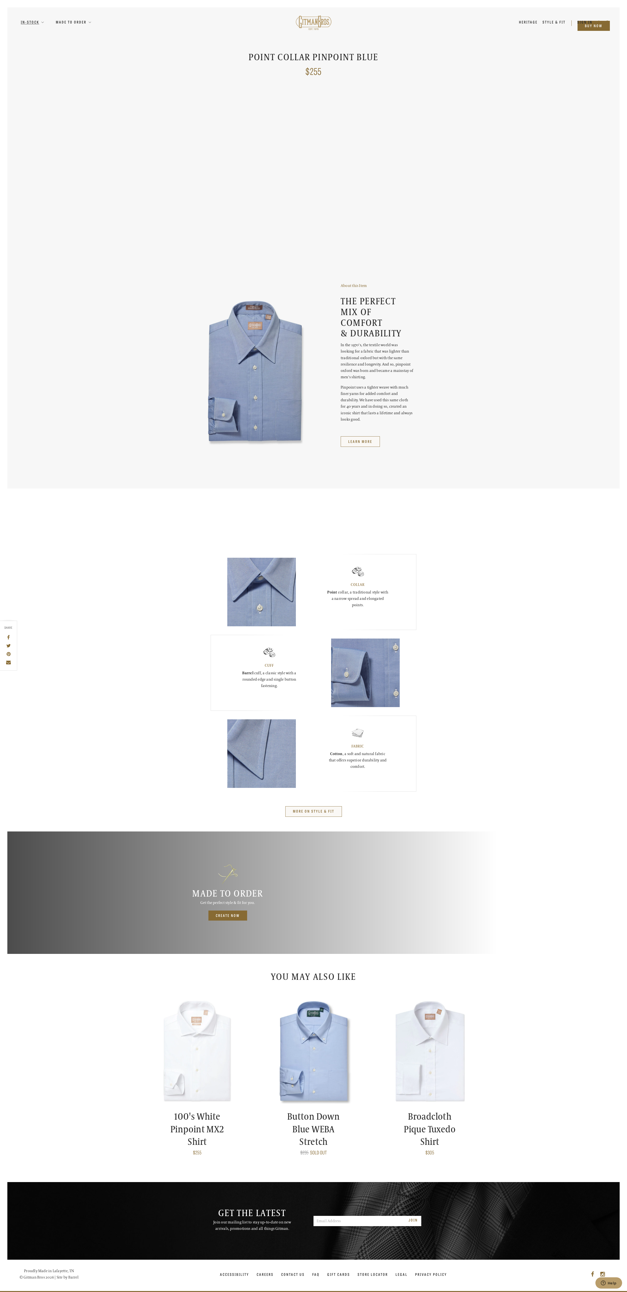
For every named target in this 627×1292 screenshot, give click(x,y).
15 (359, 152)
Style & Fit (554, 22)
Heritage (528, 22)
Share (8, 628)
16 (384, 152)
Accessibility (234, 1274)
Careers (265, 1274)
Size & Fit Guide (393, 268)
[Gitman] (313, 22)
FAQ (316, 1274)
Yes (346, 207)
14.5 (347, 152)
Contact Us (293, 1274)
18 (359, 163)
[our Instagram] (602, 1274)
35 (379, 186)
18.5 (371, 163)
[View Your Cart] (607, 22)
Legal (402, 1274)
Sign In (585, 22)
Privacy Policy (431, 1274)
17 (409, 152)
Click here (408, 132)
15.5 (371, 152)
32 (345, 186)
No (359, 207)
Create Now (228, 915)
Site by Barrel (68, 1277)
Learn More (353, 268)
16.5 (397, 152)
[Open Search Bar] (599, 22)
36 (391, 186)
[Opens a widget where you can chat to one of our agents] (608, 1283)
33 (357, 186)
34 (368, 186)
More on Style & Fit (313, 811)
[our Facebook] (592, 1274)
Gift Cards (338, 1274)
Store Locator (373, 1274)
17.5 (346, 163)
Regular (350, 122)
